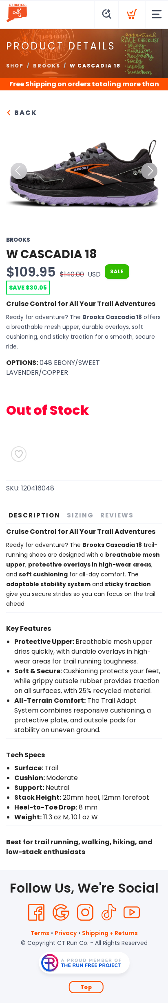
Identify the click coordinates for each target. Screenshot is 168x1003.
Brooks (46, 65)
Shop (15, 65)
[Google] (61, 912)
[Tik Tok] (108, 912)
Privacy (66, 933)
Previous (19, 171)
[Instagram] (85, 912)
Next (149, 171)
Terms (40, 933)
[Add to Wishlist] (19, 454)
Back (24, 112)
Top (86, 987)
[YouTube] (131, 912)
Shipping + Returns (110, 933)
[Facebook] (36, 912)
